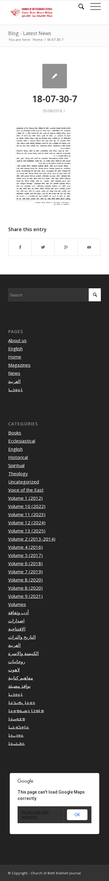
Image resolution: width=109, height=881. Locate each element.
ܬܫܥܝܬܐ (16, 743)
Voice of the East (26, 490)
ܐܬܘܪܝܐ (15, 389)
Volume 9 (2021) (25, 596)
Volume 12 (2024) (26, 522)
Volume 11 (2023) (26, 514)
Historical (18, 457)
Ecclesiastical (21, 441)
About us (17, 340)
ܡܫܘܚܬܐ (16, 719)
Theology (18, 473)
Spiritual (16, 465)
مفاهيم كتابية (20, 678)
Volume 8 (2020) (25, 580)
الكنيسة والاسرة (23, 653)
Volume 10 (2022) (26, 506)
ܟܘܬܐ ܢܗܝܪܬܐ (21, 702)
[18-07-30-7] (54, 76)
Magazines (19, 365)
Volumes (17, 604)
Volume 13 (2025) (26, 531)
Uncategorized (23, 482)
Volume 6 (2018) (25, 563)
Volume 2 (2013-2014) (31, 539)
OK (77, 814)
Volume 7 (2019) (25, 571)
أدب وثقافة (18, 612)
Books (14, 433)
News (14, 373)
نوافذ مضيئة (19, 686)
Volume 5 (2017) (25, 555)
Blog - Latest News (29, 33)
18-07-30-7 (54, 99)
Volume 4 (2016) (25, 547)
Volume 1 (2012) (25, 498)
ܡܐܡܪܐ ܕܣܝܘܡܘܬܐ (26, 710)
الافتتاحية (16, 629)
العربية (14, 381)
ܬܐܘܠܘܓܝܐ (18, 727)
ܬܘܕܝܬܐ (16, 735)
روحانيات (16, 661)
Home (38, 39)
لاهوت (14, 669)
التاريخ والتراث (22, 637)
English (15, 349)
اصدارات (16, 620)
